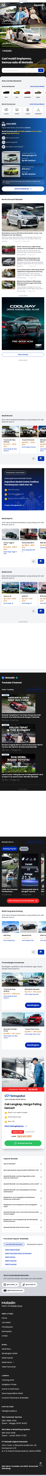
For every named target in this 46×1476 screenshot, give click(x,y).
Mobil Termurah (11, 1261)
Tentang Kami (8, 1380)
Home (4, 1318)
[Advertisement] (23, 385)
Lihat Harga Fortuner (29, 447)
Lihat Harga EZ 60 (28, 940)
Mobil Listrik (7, 1362)
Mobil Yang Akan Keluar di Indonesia (18, 1253)
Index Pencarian (9, 1366)
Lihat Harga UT (27, 603)
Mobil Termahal (11, 1264)
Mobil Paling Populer (12, 1250)
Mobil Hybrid (7, 1358)
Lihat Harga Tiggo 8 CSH (10, 552)
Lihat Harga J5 (8, 603)
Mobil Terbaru (10, 1257)
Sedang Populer (9, 849)
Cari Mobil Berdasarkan (13, 1244)
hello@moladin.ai (9, 1411)
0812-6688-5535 (9, 1420)
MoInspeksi (7, 1331)
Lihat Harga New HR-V (29, 551)
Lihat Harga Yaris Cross (32, 1034)
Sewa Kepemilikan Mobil (12, 1393)
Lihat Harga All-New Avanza (10, 450)
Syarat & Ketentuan (10, 1389)
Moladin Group (16, 1306)
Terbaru (24, 849)
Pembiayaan (7, 1327)
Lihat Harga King (9, 940)
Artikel (4, 1336)
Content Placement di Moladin (15, 1398)
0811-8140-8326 (8, 1433)
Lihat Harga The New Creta (11, 1037)
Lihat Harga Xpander (32, 994)
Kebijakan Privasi (9, 1384)
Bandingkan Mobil (9, 1353)
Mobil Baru (6, 1349)
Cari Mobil (6, 1322)
